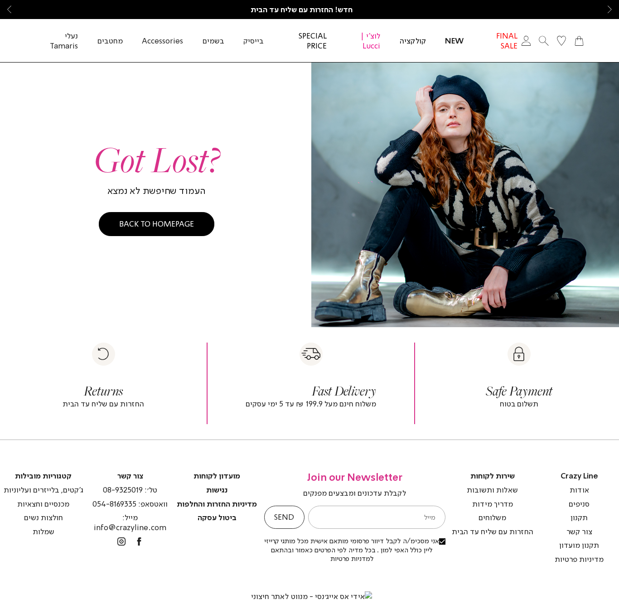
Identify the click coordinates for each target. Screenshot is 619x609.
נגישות (216, 489)
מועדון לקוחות (216, 475)
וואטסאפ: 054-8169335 (130, 503)
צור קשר (579, 531)
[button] (610, 9)
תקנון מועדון (579, 545)
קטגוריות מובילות (43, 475)
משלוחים (492, 517)
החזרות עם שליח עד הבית (492, 531)
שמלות (43, 531)
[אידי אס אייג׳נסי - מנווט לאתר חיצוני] (311, 596)
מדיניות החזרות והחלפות (217, 503)
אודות (579, 489)
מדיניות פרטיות (579, 559)
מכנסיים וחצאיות (43, 503)
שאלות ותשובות (492, 489)
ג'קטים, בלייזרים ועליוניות (43, 489)
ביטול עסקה (217, 517)
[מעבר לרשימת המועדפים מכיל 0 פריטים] (561, 41)
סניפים (579, 503)
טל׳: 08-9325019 (130, 489)
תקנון (579, 517)
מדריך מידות (492, 503)
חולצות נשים (43, 517)
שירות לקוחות (492, 475)
